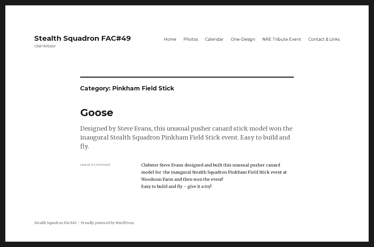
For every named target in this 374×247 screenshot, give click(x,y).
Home (170, 39)
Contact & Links (324, 39)
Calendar (214, 39)
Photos (190, 39)
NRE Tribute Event (281, 39)
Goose (96, 112)
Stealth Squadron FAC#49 (82, 38)
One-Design (243, 39)
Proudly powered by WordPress (107, 223)
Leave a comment (95, 164)
